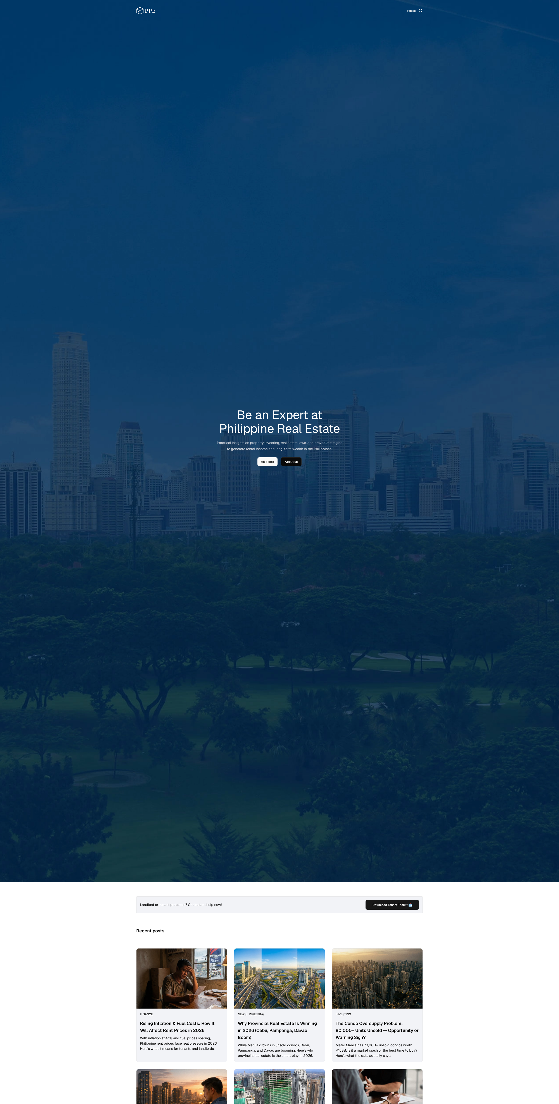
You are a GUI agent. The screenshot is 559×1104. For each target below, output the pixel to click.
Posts (411, 11)
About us (291, 462)
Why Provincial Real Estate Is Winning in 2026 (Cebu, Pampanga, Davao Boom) (277, 1030)
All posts (267, 462)
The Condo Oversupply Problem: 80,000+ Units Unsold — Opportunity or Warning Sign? (377, 1030)
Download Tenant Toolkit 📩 (392, 905)
